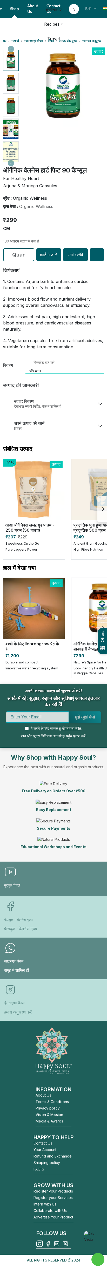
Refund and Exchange (53, 1156)
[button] (11, 60)
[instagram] (39, 1244)
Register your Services (53, 1197)
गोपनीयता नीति (71, 728)
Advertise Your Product (53, 1217)
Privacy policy (48, 1108)
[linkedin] (57, 1244)
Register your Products (53, 1191)
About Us (43, 1095)
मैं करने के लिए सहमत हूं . (56, 728)
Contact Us (43, 1143)
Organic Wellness (36, 206)
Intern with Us (45, 1204)
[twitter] (65, 1244)
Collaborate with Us (50, 1210)
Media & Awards (49, 1121)
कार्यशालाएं (54, 9)
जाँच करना (35, 371)
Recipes (51, 24)
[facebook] (48, 1244)
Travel (53, 38)
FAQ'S (39, 1169)
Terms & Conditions (52, 1101)
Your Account (45, 1149)
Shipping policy (47, 1162)
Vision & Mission (49, 1114)
